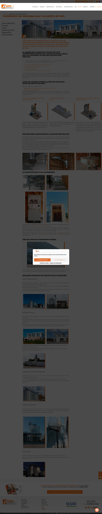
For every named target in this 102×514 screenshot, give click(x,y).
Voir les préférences (59, 260)
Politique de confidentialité (55, 262)
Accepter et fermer (42, 260)
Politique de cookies (44, 262)
